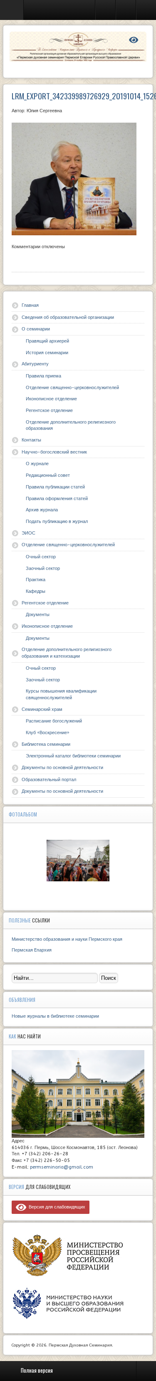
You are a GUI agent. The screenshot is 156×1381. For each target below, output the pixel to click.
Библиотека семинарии (46, 744)
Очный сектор (41, 557)
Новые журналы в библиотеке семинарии (55, 1016)
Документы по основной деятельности (62, 767)
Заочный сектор (43, 568)
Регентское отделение (49, 410)
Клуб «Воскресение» (47, 732)
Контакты (31, 440)
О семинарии (36, 329)
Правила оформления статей (57, 498)
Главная (30, 305)
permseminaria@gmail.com (61, 1167)
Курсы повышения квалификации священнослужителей (61, 694)
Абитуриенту (35, 364)
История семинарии (47, 352)
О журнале (37, 463)
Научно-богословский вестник (54, 452)
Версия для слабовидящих (55, 1207)
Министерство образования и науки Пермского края (67, 939)
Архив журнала (42, 510)
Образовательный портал (49, 779)
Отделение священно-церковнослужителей (72, 387)
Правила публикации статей (55, 487)
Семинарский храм (42, 709)
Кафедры (35, 591)
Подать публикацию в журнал (57, 521)
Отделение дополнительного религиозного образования (71, 425)
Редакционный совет (48, 475)
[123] (78, 860)
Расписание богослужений (54, 721)
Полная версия (37, 1370)
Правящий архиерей (47, 341)
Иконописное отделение (51, 399)
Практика (35, 579)
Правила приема (43, 376)
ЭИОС (28, 533)
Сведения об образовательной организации (68, 317)
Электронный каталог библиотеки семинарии (73, 756)
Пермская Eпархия (32, 950)
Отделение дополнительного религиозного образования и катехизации (66, 653)
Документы (38, 614)
